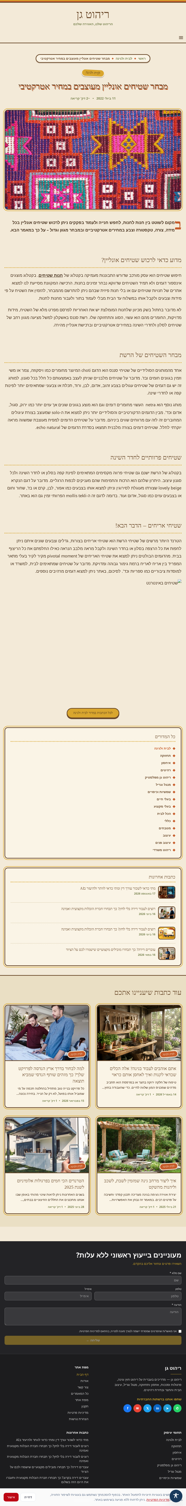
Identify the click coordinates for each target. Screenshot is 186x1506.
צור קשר (83, 1387)
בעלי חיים (164, 799)
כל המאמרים (79, 1393)
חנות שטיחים (51, 275)
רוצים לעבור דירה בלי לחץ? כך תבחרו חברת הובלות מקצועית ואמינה (47, 1448)
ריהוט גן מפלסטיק (158, 777)
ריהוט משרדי (162, 850)
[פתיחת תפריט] (181, 38)
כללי (167, 821)
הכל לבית (164, 813)
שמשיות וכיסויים (159, 792)
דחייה (28, 1497)
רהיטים (166, 770)
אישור (11, 1497)
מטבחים (165, 828)
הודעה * (176, 1305)
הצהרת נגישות (78, 1419)
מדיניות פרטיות (78, 1412)
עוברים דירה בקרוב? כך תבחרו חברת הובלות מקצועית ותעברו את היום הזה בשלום (47, 1479)
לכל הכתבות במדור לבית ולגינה (93, 713)
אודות (84, 1381)
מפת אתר (81, 1400)
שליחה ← (93, 1340)
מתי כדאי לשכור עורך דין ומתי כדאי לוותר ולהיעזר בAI (52, 1440)
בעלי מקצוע (162, 806)
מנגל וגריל (163, 784)
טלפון (178, 1289)
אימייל (88, 1289)
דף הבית (82, 1374)
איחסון (166, 763)
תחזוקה (165, 755)
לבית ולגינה (124, 58)
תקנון (84, 1406)
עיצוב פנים (163, 842)
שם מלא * (175, 1273)
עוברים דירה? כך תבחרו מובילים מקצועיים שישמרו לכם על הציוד (49, 1469)
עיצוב (167, 835)
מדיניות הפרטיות (158, 1499)
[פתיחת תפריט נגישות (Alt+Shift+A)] (176, 1496)
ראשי (142, 58)
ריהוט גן (93, 14)
